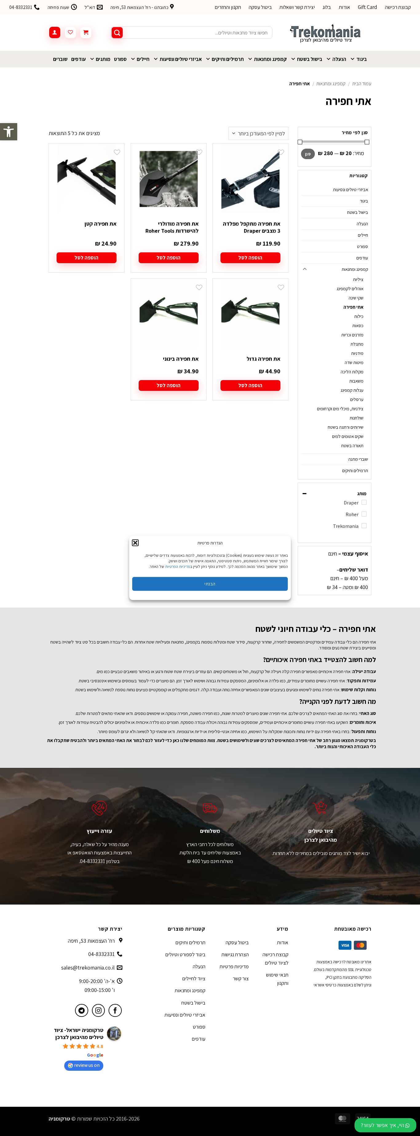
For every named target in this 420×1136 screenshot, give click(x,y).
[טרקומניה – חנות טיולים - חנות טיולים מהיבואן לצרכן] (326, 33)
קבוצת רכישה (398, 7)
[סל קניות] (85, 32)
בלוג (327, 7)
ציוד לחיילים (193, 978)
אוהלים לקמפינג (350, 288)
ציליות (358, 279)
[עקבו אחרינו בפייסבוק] (115, 1010)
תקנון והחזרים (228, 7)
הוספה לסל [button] (250, 257)
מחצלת (357, 344)
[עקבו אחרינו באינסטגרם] (98, 1010)
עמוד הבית (361, 83)
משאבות (356, 381)
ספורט (120, 59)
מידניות (357, 353)
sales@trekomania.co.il (88, 967)
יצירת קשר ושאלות (297, 7)
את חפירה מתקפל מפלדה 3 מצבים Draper (251, 227)
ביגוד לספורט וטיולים (185, 954)
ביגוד (361, 59)
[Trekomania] (364, 525)
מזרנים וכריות (352, 335)
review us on (87, 1065)
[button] (8, 131)
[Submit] (117, 32)
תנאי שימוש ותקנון (277, 978)
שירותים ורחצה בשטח (345, 427)
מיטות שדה (354, 362)
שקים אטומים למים (347, 436)
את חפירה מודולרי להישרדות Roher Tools (172, 227)
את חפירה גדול (263, 358)
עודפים (78, 59)
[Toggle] (304, 269)
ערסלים (356, 399)
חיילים (143, 59)
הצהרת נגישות (235, 954)
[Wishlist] (70, 32)
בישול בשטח (309, 59)
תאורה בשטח (352, 445)
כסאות (357, 325)
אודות (344, 7)
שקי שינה (356, 298)
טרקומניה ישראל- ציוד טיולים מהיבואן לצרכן (78, 1033)
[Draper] (364, 502)
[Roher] (364, 514)
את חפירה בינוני (181, 358)
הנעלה (339, 59)
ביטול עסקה (260, 7)
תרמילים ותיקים (228, 59)
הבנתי (209, 584)
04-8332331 (101, 953)
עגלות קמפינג (352, 390)
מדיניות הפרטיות (177, 566)
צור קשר (241, 978)
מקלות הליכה (352, 372)
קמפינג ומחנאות (270, 59)
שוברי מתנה (358, 459)
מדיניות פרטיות (234, 966)
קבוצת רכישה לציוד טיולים (275, 958)
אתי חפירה (353, 307)
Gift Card (367, 7)
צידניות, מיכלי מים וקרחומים (340, 408)
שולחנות (356, 418)
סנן (308, 154)
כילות (358, 316)
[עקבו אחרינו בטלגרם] (81, 1010)
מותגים (103, 59)
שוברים (60, 59)
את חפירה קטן (101, 223)
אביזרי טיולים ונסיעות (181, 59)
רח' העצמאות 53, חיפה (91, 940)
